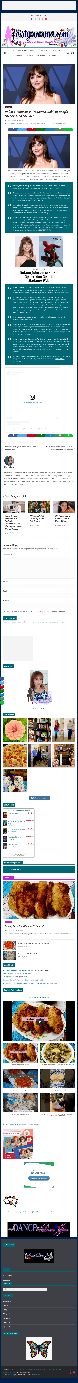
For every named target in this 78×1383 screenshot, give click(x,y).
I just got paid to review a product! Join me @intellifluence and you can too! (28, 1212)
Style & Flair (55, 50)
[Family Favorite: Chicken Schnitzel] (39, 900)
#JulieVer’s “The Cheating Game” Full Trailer (38, 518)
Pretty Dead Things (14, 837)
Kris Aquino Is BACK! (10, 977)
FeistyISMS (30, 55)
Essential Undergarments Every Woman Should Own (20, 448)
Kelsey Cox (11, 839)
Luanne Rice (12, 846)
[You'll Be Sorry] (5, 814)
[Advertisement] (39, 5)
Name (5, 581)
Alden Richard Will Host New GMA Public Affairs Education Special (25, 983)
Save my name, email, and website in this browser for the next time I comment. (36, 611)
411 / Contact (7, 1276)
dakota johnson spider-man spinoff (26, 123)
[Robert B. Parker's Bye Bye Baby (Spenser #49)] (5, 821)
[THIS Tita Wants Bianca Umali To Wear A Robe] (64, 502)
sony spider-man (61, 123)
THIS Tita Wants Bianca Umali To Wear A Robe (62, 518)
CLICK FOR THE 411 (38, 708)
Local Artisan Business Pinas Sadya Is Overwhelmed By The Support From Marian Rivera (13, 522)
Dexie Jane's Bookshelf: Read (18, 810)
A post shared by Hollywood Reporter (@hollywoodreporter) (32, 429)
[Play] (40, 1022)
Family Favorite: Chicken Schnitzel (24, 926)
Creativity (19, 55)
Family (32, 50)
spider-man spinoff (10, 126)
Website (6, 601)
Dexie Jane (21, 120)
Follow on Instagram (40, 798)
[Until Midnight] (5, 844)
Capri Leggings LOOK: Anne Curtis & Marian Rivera (20, 970)
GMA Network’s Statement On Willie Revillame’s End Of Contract (59, 448)
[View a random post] (72, 53)
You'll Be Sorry (13, 814)
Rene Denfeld (12, 831)
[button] (20, 1055)
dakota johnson (10, 123)
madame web (41, 123)
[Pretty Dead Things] (5, 837)
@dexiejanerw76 (16, 869)
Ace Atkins (11, 825)
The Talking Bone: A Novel (16, 829)
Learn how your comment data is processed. (50, 622)
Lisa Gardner (12, 815)
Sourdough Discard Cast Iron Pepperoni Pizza (33, 944)
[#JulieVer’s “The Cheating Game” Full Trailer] (39, 502)
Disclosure (22, 50)
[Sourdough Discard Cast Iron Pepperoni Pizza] (9, 945)
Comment (7, 555)
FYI (14, 50)
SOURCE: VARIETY (45, 230)
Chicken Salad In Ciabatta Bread (29, 954)
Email (5, 591)
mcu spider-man (50, 123)
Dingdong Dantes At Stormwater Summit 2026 (18, 980)
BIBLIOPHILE (53, 55)
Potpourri (41, 55)
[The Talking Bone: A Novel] (5, 829)
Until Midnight (13, 844)
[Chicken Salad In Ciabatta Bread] (9, 955)
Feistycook (42, 50)
